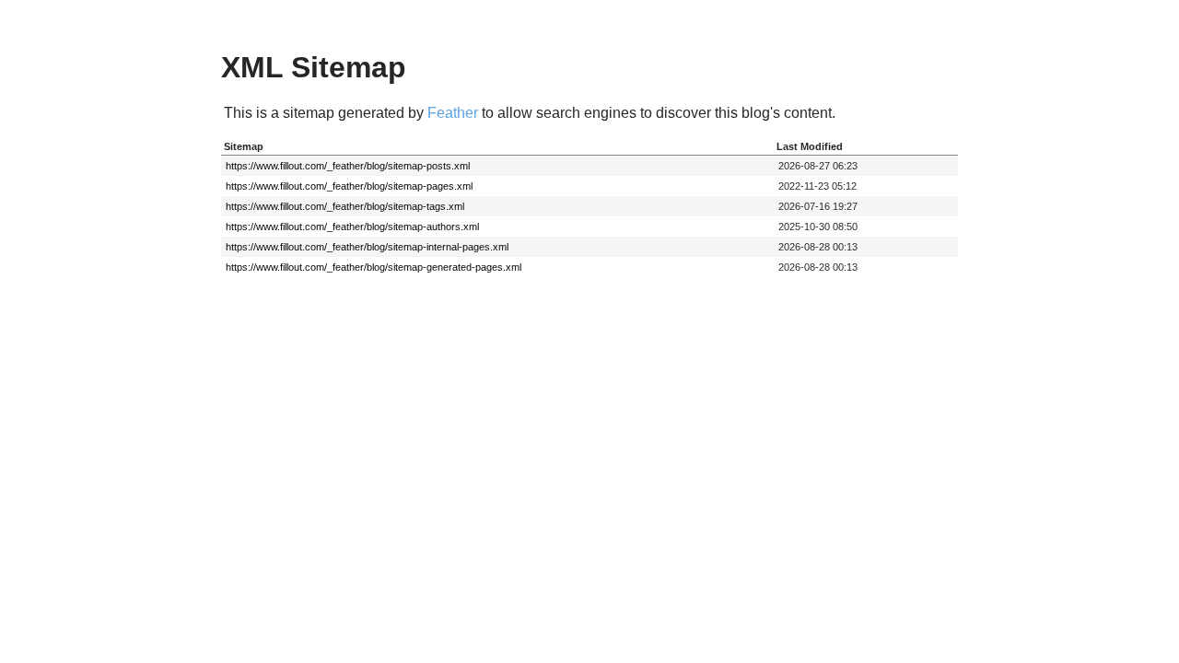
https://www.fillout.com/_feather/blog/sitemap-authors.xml (352, 226)
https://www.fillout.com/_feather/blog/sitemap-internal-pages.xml (367, 246)
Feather (452, 113)
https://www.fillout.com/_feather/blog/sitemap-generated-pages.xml (373, 267)
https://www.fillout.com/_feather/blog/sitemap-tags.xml (345, 206)
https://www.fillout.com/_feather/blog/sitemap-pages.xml (349, 186)
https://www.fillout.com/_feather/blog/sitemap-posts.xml (348, 165)
